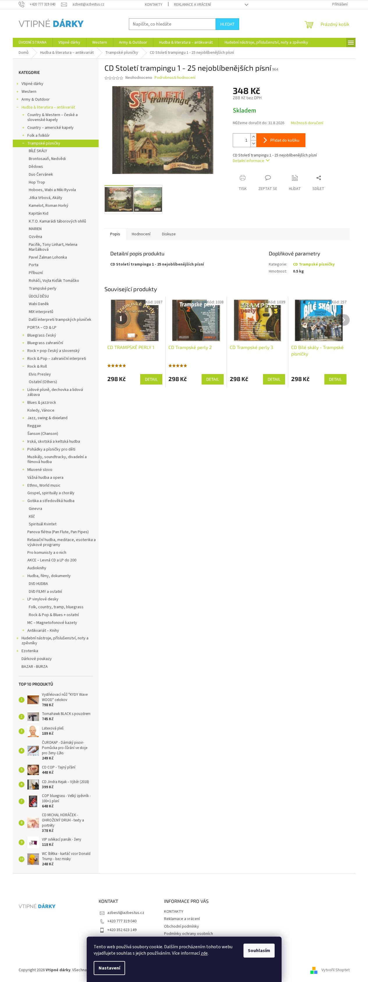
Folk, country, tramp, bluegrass (56, 607)
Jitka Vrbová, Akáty (45, 198)
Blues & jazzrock (41, 402)
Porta (33, 265)
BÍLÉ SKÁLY (38, 151)
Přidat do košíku (284, 140)
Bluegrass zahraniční (45, 343)
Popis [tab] (115, 234)
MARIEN (35, 229)
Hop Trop (37, 182)
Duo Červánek (41, 174)
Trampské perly (42, 288)
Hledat (227, 24)
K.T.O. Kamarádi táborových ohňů (57, 221)
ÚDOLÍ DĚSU (39, 296)
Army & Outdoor (36, 99)
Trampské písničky (43, 143)
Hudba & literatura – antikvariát (48, 107)
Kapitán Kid (38, 213)
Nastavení (109, 968)
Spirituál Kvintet (42, 524)
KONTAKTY (153, 4)
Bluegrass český (41, 335)
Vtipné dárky (32, 84)
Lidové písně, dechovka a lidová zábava (55, 392)
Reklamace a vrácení (192, 4)
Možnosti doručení (307, 123)
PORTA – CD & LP (41, 327)
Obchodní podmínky (181, 926)
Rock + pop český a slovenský (53, 351)
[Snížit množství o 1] (253, 143)
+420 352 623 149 (121, 930)
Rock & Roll (37, 366)
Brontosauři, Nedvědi (47, 159)
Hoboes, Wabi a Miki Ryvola (52, 190)
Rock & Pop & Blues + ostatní (54, 615)
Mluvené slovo (39, 470)
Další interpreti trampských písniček (60, 320)
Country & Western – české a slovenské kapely (52, 117)
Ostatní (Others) (43, 382)
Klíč (32, 517)
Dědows (36, 167)
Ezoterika (30, 651)
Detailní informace (248, 161)
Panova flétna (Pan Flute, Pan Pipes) (58, 532)
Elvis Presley (40, 374)
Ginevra (35, 509)
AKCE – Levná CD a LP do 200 (51, 560)
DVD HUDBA (38, 584)
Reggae (34, 426)
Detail (151, 379)
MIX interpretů (41, 312)
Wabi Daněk (39, 304)
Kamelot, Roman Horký (48, 206)
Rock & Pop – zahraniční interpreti (56, 359)
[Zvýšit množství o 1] (253, 137)
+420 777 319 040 (121, 921)
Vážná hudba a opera (45, 478)
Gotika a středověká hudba (50, 501)
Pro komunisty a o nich (46, 553)
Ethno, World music (44, 485)
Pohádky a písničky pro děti (51, 449)
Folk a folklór (38, 135)
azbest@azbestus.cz (125, 913)
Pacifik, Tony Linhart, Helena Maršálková (53, 247)
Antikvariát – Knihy (43, 631)
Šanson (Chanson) (42, 434)
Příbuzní (36, 273)
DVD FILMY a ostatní (45, 592)
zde (204, 953)
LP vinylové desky (42, 599)
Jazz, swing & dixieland (47, 418)
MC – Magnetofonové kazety (52, 623)
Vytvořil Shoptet (335, 970)
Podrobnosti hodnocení (174, 78)
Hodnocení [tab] (141, 234)
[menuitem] (32, 42)
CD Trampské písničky (314, 264)
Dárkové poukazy (37, 659)
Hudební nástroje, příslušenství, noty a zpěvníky (55, 640)
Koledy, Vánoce (40, 410)
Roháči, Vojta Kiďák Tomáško (54, 281)
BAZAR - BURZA (35, 667)
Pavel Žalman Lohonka (48, 257)
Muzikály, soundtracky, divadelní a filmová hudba (57, 459)
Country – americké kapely (50, 128)
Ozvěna (35, 237)
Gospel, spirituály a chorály (50, 493)
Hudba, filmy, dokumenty (49, 576)
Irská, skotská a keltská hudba (53, 441)
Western (29, 92)
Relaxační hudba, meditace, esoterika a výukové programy (61, 542)
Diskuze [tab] (169, 234)
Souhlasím (259, 950)
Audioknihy (36, 568)
